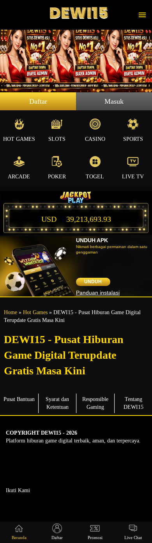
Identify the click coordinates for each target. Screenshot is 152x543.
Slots (56, 139)
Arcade (19, 177)
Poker (57, 177)
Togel (95, 177)
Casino (95, 139)
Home (10, 312)
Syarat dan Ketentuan (57, 403)
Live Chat (133, 537)
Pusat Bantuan (19, 399)
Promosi (95, 537)
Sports (133, 139)
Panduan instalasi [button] (98, 292)
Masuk (114, 101)
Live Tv (133, 177)
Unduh (93, 281)
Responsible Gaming (95, 403)
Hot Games (19, 139)
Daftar (38, 101)
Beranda (19, 537)
